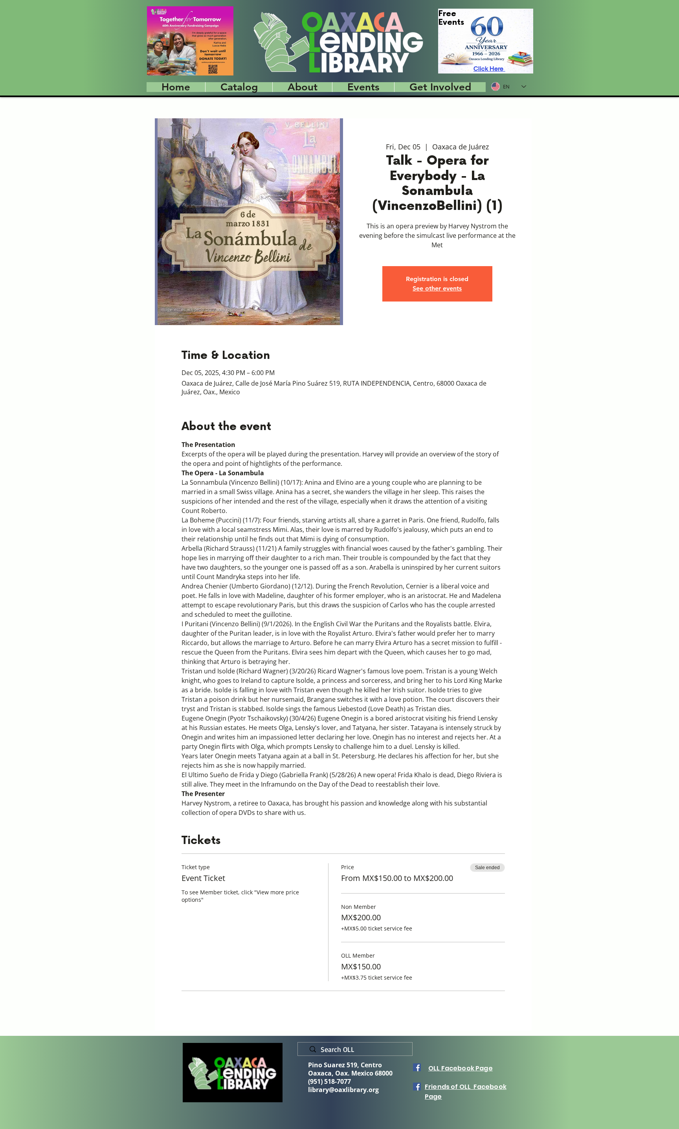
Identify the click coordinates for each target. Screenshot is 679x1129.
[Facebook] (417, 1067)
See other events (437, 288)
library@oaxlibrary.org (343, 1089)
